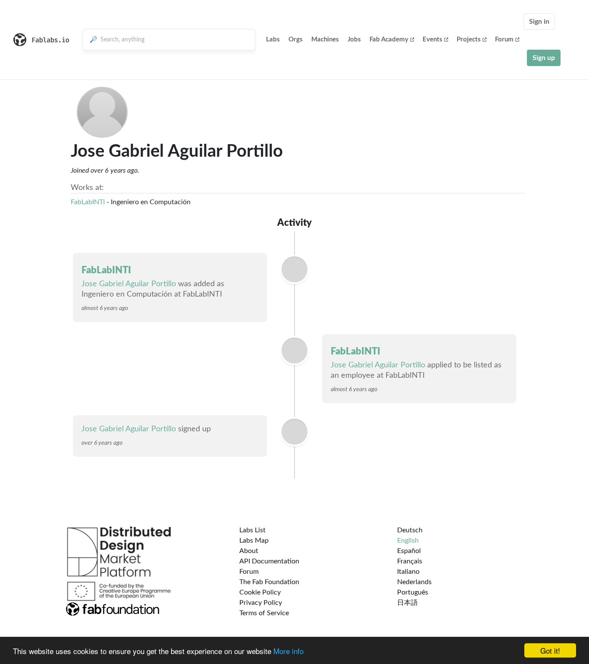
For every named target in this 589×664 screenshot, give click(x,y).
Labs (273, 39)
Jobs (354, 39)
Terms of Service (264, 613)
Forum (504, 39)
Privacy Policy (260, 602)
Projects (469, 39)
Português (412, 592)
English (408, 540)
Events (432, 39)
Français (409, 561)
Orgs (295, 39)
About (248, 550)
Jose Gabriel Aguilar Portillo (128, 284)
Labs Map (254, 540)
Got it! (550, 650)
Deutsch (410, 530)
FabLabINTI (88, 202)
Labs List (252, 530)
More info (288, 650)
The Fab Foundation (269, 582)
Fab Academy (389, 39)
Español (409, 550)
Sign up (544, 57)
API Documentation (269, 561)
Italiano (408, 571)
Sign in (539, 21)
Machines (325, 39)
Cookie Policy (260, 592)
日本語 (407, 602)
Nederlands (414, 582)
